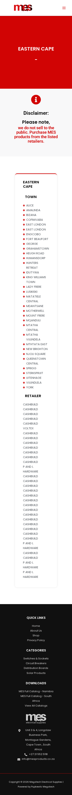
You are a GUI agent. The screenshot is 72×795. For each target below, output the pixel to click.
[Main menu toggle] (64, 8)
